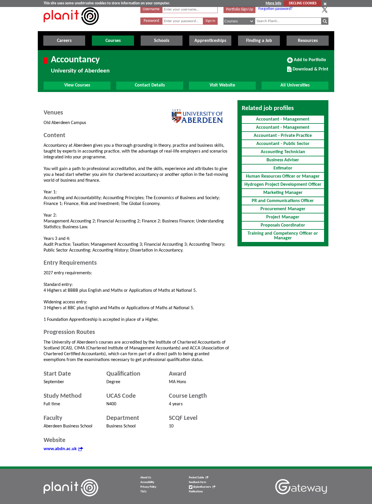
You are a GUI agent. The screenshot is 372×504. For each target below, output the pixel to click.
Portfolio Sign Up (239, 9)
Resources (308, 40)
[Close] (325, 3)
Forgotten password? (275, 9)
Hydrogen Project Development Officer (282, 184)
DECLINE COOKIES (302, 3)
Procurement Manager (282, 209)
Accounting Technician (283, 152)
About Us (145, 477)
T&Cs (143, 491)
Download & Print (309, 71)
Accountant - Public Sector (283, 144)
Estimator (282, 168)
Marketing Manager (283, 192)
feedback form (197, 482)
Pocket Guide (196, 477)
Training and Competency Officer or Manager (283, 235)
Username (151, 9)
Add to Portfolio (309, 62)
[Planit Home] (71, 28)
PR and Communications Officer (283, 201)
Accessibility (147, 482)
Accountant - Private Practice (283, 135)
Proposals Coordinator (283, 225)
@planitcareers (201, 487)
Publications (196, 491)
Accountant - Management (283, 119)
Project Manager (282, 217)
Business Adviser (283, 160)
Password (151, 21)
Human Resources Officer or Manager (283, 176)
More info (273, 3)
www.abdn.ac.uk (60, 449)
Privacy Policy (148, 487)
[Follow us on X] (324, 9)
